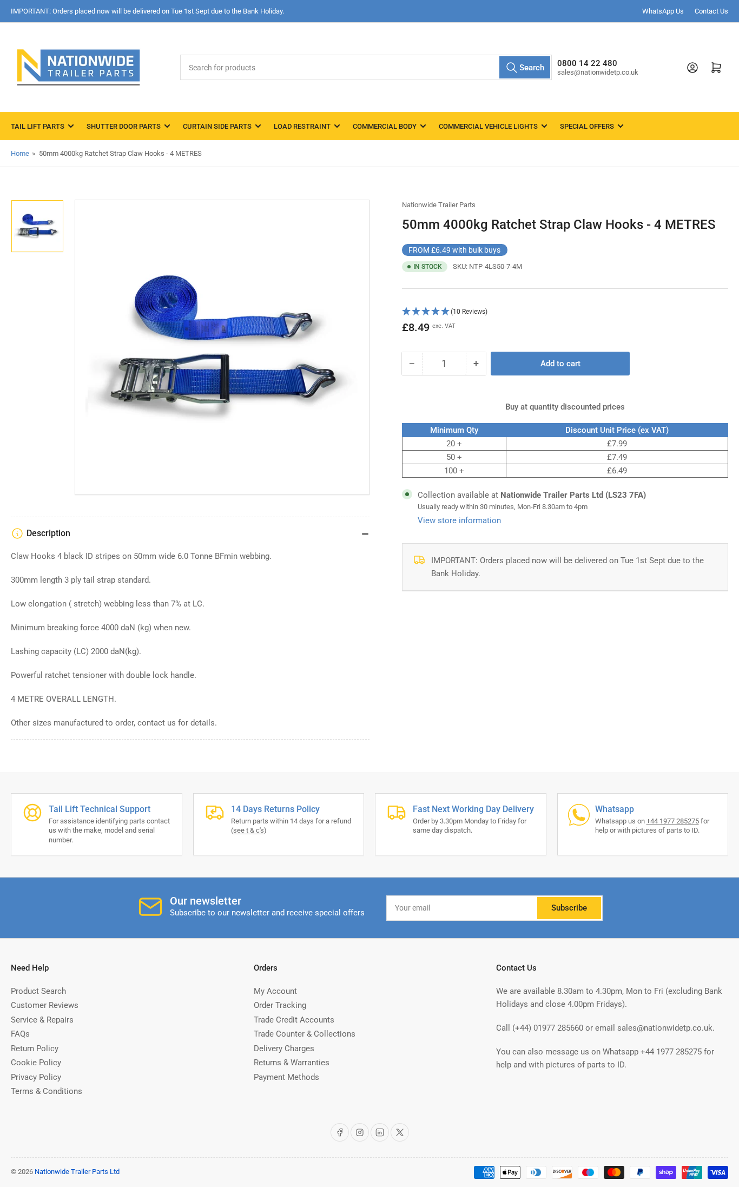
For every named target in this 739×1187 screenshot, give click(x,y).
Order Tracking (280, 1005)
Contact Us (711, 11)
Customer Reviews (44, 1005)
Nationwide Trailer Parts (439, 205)
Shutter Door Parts (124, 126)
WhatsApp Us (663, 11)
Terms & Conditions (46, 1091)
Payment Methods (286, 1077)
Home (20, 153)
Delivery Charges (284, 1048)
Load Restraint (302, 126)
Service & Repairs (42, 1020)
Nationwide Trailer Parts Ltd (77, 1172)
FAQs (20, 1034)
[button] (565, 312)
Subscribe (569, 908)
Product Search (38, 991)
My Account (275, 991)
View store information (459, 520)
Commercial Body (385, 126)
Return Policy (34, 1048)
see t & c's (248, 830)
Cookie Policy (36, 1062)
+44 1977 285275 (672, 821)
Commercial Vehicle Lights (488, 126)
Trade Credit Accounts (294, 1020)
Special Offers (587, 126)
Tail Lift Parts (37, 126)
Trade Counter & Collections (304, 1034)
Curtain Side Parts (217, 126)
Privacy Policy (36, 1077)
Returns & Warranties (291, 1062)
